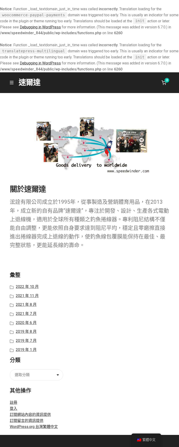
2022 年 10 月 (27, 286)
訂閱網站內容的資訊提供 (30, 414)
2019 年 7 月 (26, 340)
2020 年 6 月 (26, 322)
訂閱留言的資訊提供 (26, 420)
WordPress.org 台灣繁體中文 (34, 426)
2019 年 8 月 (26, 331)
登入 (13, 408)
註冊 (13, 402)
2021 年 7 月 (26, 313)
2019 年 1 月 (26, 349)
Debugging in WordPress (40, 27)
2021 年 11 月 (27, 296)
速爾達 (29, 82)
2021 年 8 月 (26, 304)
